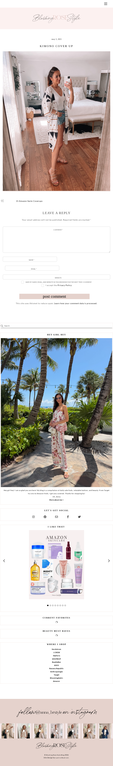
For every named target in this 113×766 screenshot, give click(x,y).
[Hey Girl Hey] (56, 412)
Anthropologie (56, 672)
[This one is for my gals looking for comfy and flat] (105, 730)
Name (31, 260)
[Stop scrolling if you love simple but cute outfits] (72, 730)
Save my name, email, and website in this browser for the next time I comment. (58, 282)
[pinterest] (45, 516)
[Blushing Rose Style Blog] (56, 750)
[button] (4, 560)
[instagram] (33, 516)
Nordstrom (56, 649)
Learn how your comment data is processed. (75, 303)
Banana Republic (56, 668)
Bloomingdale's (56, 678)
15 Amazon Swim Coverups (29, 201)
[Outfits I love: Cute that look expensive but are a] (40, 730)
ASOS (56, 665)
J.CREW (56, 652)
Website (58, 278)
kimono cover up (56, 46)
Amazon (56, 681)
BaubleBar (56, 662)
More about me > (56, 500)
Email (34, 269)
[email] (56, 516)
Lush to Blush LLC (62, 758)
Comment (58, 230)
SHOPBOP (56, 659)
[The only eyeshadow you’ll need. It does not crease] (23, 730)
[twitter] (79, 516)
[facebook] (68, 516)
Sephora (56, 656)
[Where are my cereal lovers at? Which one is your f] (89, 730)
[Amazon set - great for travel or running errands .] (7, 730)
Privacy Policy (65, 285)
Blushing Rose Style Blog (55, 755)
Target (56, 675)
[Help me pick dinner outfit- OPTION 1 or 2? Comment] (56, 730)
